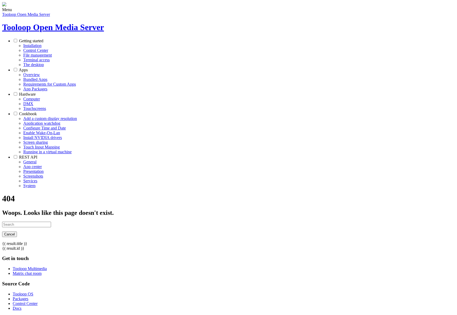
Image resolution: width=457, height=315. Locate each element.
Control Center (25, 303)
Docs (17, 308)
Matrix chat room (27, 273)
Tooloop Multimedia (30, 268)
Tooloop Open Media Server (26, 14)
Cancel (9, 234)
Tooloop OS (23, 294)
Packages (20, 299)
